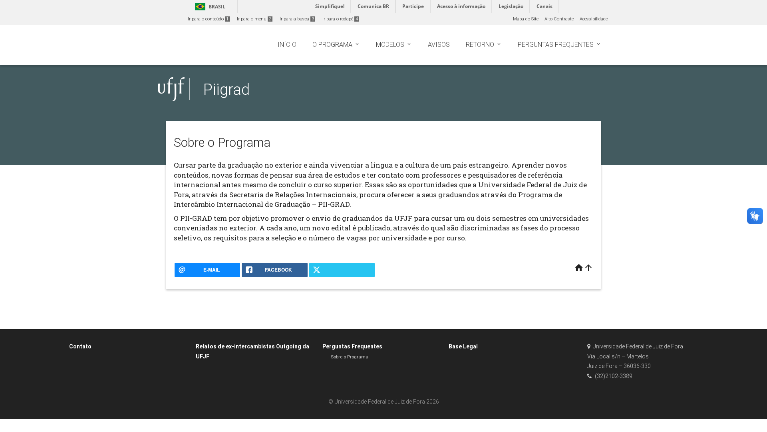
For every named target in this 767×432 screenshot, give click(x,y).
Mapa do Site (525, 19)
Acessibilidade (594, 19)
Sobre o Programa (349, 357)
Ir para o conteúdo (208, 19)
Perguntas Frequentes (352, 346)
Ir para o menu (254, 19)
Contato (80, 346)
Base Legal (463, 346)
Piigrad (226, 89)
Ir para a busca (297, 19)
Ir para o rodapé (340, 19)
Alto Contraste (559, 19)
